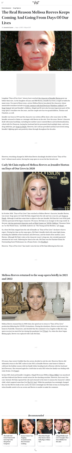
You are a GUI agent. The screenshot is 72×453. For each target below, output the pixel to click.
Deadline (44, 242)
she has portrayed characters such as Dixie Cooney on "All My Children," (33, 223)
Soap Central (6, 108)
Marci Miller (54, 375)
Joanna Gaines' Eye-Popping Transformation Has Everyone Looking (27, 440)
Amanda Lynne (8, 27)
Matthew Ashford (57, 106)
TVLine (45, 331)
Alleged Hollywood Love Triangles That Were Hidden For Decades (62, 438)
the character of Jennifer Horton (49, 98)
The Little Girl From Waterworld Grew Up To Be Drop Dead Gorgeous (9, 440)
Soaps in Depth (21, 127)
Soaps (62, 226)
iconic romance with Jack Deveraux (37, 106)
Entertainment (6, 8)
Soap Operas (17, 8)
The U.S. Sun (31, 382)
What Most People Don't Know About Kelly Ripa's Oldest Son (44, 438)
